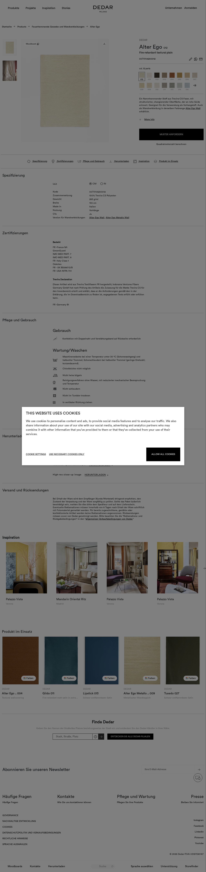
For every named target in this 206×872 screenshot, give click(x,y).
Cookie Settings (36, 454)
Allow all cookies (163, 454)
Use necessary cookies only (66, 454)
